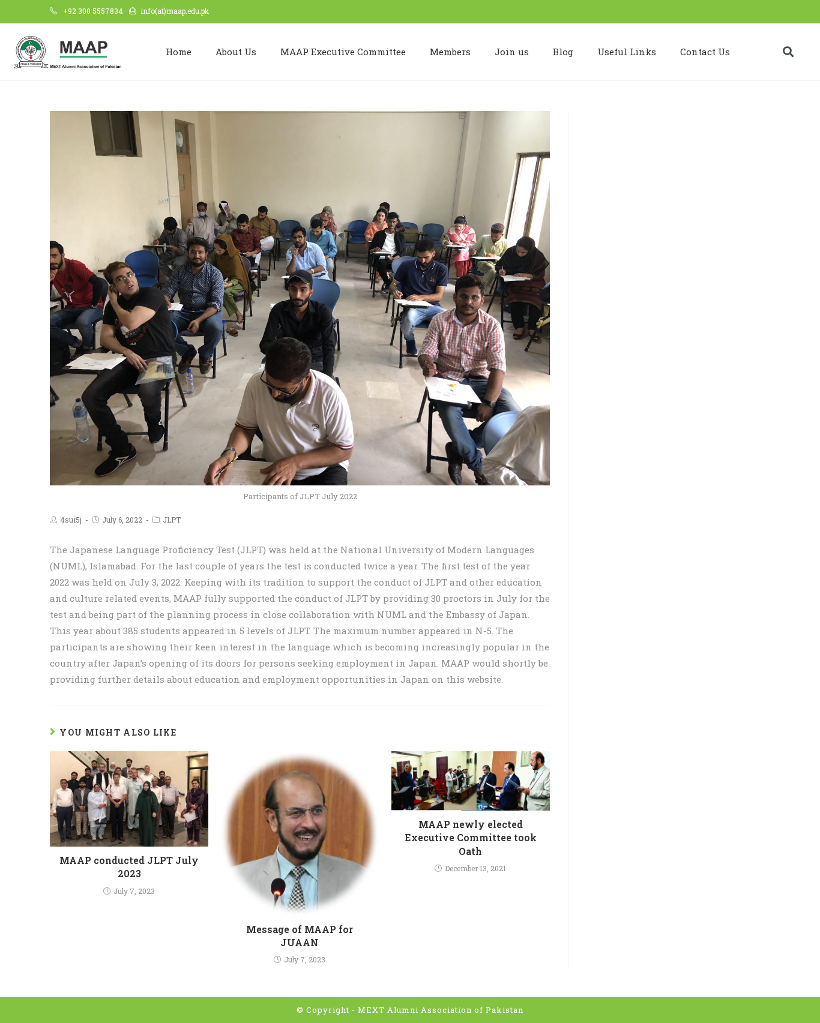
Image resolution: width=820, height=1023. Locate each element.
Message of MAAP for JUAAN (299, 936)
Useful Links (626, 52)
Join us (512, 52)
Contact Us (705, 52)
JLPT (172, 519)
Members (450, 52)
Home (178, 52)
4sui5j (71, 519)
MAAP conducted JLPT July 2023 (129, 867)
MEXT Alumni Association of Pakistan (440, 1009)
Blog (563, 52)
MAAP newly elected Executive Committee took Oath (471, 837)
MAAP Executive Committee (343, 52)
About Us (236, 52)
